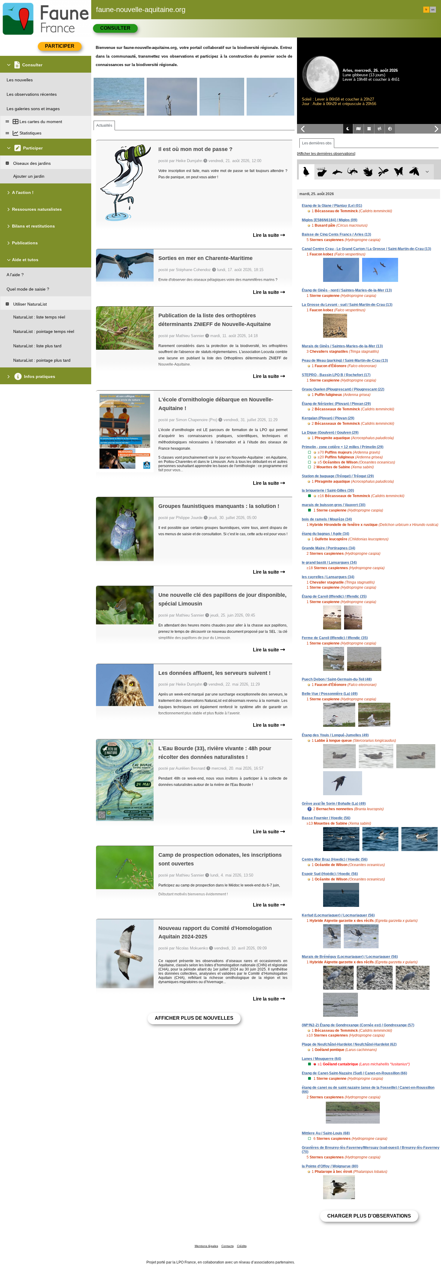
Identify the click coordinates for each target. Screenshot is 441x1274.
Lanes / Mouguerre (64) (321, 1059)
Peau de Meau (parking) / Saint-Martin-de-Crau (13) (345, 360)
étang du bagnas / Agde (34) (325, 534)
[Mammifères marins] (337, 172)
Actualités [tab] (104, 125)
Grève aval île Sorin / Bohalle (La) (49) (334, 804)
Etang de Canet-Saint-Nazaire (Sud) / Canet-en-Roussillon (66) (354, 1073)
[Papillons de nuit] (414, 172)
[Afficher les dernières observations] (326, 154)
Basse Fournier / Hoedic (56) (326, 818)
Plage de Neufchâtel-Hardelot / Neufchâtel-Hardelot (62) (349, 1044)
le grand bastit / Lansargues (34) (329, 562)
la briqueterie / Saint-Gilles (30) (328, 490)
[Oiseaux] (306, 172)
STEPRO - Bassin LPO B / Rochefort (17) (336, 375)
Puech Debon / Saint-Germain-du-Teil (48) (337, 679)
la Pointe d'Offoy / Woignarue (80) (330, 1166)
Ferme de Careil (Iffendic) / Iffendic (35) (335, 638)
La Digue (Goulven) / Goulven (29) (330, 432)
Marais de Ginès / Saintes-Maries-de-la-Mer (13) (342, 346)
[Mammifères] (322, 172)
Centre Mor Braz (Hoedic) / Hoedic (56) (335, 859)
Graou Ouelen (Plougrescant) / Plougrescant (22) (343, 389)
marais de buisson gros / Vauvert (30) (333, 505)
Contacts (227, 1246)
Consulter (115, 28)
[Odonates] (383, 172)
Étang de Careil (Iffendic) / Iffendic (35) (334, 596)
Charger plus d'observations (369, 1215)
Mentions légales (206, 1246)
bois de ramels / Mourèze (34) (327, 519)
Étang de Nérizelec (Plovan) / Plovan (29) (336, 404)
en (432, 9)
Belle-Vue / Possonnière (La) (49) (330, 694)
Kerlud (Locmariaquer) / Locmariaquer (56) (338, 915)
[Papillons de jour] (398, 172)
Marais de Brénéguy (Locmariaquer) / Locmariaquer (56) (350, 957)
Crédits (242, 1246)
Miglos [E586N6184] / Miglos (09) (329, 220)
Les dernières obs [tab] (317, 143)
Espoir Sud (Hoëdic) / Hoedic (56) (330, 874)
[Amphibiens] (368, 172)
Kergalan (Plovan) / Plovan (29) (328, 418)
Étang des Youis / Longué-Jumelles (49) (335, 735)
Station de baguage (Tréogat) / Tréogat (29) (338, 476)
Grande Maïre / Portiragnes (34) (328, 548)
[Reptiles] (352, 172)
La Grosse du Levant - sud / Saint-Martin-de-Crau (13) (347, 305)
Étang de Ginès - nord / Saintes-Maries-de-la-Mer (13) (347, 290)
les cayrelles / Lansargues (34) (328, 577)
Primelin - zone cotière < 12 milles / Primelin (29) (342, 447)
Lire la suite (266, 235)
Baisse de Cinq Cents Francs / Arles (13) (336, 234)
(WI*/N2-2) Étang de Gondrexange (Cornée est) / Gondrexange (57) (358, 1025)
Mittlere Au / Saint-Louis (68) (326, 1133)
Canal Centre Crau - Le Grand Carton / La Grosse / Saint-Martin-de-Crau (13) (366, 249)
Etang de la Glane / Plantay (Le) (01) (332, 206)
